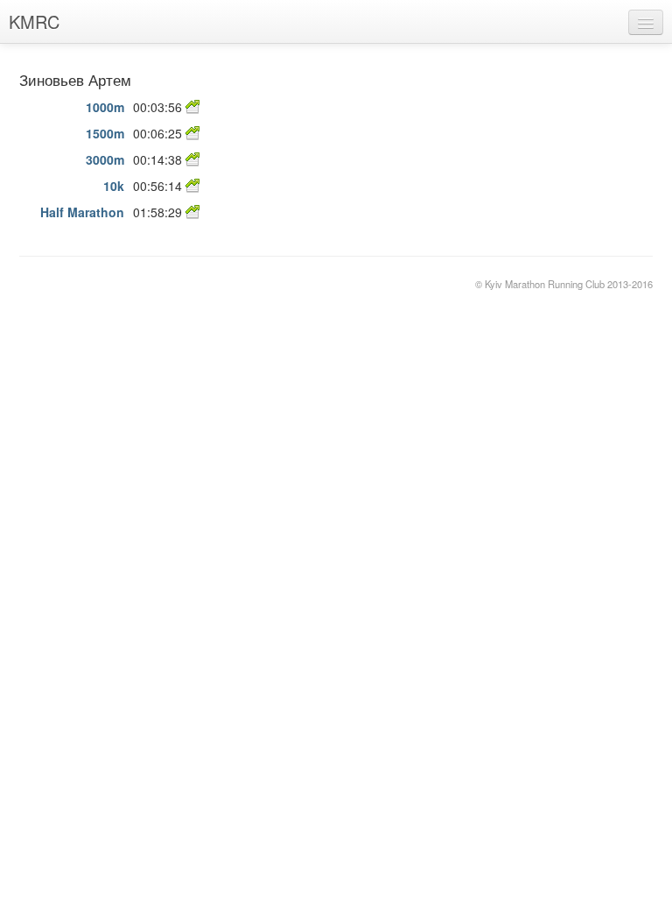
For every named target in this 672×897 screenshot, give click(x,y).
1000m (105, 107)
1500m (105, 133)
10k (113, 185)
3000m (105, 159)
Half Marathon (82, 212)
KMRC (34, 21)
